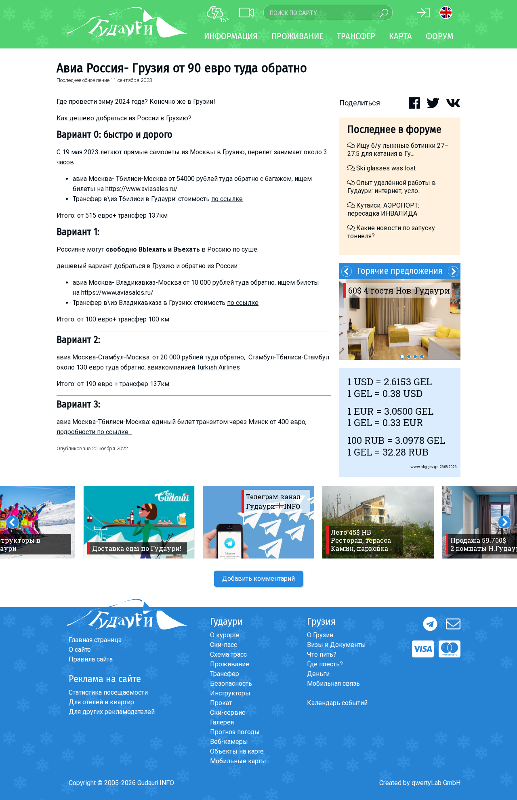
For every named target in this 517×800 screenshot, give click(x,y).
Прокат (221, 703)
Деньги (318, 674)
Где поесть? (325, 664)
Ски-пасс (223, 645)
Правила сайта (91, 659)
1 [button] (402, 357)
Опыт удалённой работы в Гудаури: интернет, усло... (391, 187)
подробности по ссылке (94, 432)
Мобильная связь (333, 683)
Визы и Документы (336, 645)
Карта (400, 36)
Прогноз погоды (235, 732)
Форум (440, 36)
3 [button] (415, 357)
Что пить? (321, 654)
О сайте (80, 649)
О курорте (225, 635)
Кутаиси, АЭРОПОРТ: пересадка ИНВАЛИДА (383, 209)
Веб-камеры (229, 741)
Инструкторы (230, 693)
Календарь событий (337, 703)
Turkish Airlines (218, 367)
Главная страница (95, 640)
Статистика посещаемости (108, 692)
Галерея (222, 722)
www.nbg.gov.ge (424, 466)
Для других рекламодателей (112, 712)
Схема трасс (228, 654)
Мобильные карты (238, 761)
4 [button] (422, 357)
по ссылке (227, 199)
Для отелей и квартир (101, 702)
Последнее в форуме (394, 129)
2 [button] (409, 357)
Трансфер (224, 674)
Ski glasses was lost (385, 168)
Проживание (229, 664)
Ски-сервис (227, 712)
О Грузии (320, 635)
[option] (399, 319)
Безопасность (231, 683)
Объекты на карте (237, 751)
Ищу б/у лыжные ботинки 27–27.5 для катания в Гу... (397, 149)
